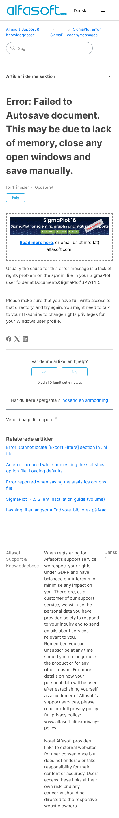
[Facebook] (8, 339)
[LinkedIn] (25, 339)
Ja (44, 371)
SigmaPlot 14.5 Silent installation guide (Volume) (55, 499)
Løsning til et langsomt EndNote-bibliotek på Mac (56, 510)
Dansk (80, 10)
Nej (74, 371)
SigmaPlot (59, 35)
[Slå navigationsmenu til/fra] (102, 10)
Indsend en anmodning (84, 400)
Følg (15, 197)
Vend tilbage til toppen (29, 419)
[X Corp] (17, 339)
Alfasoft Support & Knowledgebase (22, 559)
